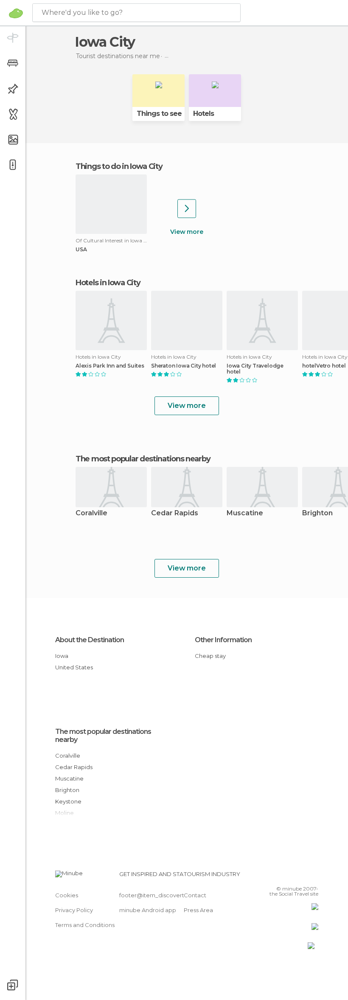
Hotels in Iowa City (108, 282)
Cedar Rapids (174, 513)
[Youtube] (312, 876)
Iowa (61, 655)
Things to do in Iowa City (119, 166)
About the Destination (89, 640)
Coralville (91, 513)
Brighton (67, 790)
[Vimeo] (301, 876)
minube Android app (147, 910)
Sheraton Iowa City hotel (183, 366)
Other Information (223, 640)
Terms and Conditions (85, 924)
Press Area (198, 910)
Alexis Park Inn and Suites (110, 366)
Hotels (203, 114)
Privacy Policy (74, 910)
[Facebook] (279, 876)
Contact (195, 895)
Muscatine (245, 513)
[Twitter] (290, 876)
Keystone (68, 801)
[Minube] (16, 13)
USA (81, 250)
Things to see (159, 114)
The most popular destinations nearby (143, 459)
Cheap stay (210, 655)
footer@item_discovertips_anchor (166, 895)
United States (74, 667)
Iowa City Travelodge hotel (255, 369)
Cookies (66, 895)
